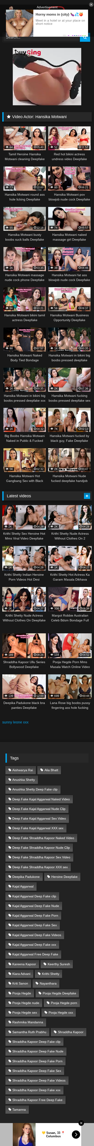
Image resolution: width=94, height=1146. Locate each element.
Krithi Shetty (50, 974)
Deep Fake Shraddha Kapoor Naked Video (43, 838)
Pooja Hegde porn (64, 1003)
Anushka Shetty (23, 780)
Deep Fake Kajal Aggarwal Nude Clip (38, 809)
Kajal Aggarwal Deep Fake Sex (34, 925)
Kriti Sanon (20, 983)
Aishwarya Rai (22, 770)
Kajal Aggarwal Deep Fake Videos (36, 935)
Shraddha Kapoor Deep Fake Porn (37, 1061)
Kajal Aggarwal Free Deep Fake (35, 954)
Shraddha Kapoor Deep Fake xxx (36, 1090)
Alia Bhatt (51, 770)
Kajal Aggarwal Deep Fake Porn (35, 915)
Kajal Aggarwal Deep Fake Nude (35, 906)
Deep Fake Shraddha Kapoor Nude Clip (41, 847)
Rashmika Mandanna (27, 1022)
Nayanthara (48, 983)
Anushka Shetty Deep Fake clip (34, 789)
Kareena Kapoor (24, 964)
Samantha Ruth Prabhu (29, 1032)
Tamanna (19, 1109)
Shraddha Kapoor (71, 1032)
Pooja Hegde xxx (61, 1012)
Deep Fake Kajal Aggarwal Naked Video (41, 799)
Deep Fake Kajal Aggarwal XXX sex (37, 828)
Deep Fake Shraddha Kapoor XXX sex (40, 867)
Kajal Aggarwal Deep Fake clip (34, 896)
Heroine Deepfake (64, 877)
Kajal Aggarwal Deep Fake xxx (34, 944)
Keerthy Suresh (59, 964)
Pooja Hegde (21, 993)
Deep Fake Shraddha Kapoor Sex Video (41, 857)
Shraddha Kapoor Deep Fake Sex (36, 1071)
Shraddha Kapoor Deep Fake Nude (37, 1051)
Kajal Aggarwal (23, 886)
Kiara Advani (21, 974)
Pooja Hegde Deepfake (59, 993)
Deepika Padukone (26, 877)
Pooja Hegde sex (24, 1012)
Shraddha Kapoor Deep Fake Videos (38, 1080)
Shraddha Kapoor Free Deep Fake (37, 1100)
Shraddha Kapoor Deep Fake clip (36, 1041)
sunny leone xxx (15, 722)
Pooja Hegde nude (25, 1003)
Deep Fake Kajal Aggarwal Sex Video (39, 818)
